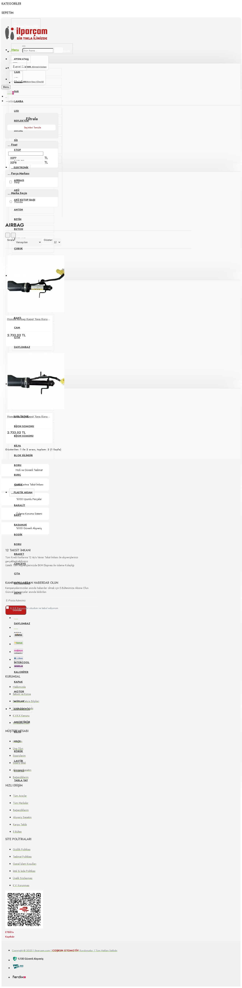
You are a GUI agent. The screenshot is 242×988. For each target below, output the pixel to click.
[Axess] (18, 636)
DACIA (18, 82)
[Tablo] (7, 235)
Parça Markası (19, 173)
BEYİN (17, 219)
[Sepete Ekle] (10, 341)
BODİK (18, 534)
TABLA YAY (21, 780)
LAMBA (18, 101)
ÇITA (17, 573)
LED (16, 111)
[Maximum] (18, 651)
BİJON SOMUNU (23, 436)
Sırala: (11, 240)
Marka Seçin (18, 193)
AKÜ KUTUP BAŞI (24, 200)
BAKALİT (19, 505)
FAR (16, 91)
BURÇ (17, 475)
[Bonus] (18, 643)
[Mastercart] (16, 627)
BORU (17, 465)
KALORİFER (21, 672)
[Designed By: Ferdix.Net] (19, 977)
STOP (17, 150)
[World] (18, 667)
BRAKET (19, 554)
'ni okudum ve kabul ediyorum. (34, 608)
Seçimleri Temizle (32, 127)
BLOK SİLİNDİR (23, 455)
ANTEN (18, 209)
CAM (17, 327)
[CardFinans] (18, 659)
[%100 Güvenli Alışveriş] (28, 959)
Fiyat (13, 145)
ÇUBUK (18, 248)
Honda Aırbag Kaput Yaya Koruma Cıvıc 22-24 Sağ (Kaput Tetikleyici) (29, 319)
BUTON (18, 229)
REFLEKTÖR (21, 121)
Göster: (48, 240)
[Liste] (13, 235)
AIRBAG (11, 101)
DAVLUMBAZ (22, 347)
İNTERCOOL (21, 662)
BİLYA (17, 445)
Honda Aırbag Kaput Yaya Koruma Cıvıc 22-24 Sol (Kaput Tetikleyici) (29, 416)
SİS (16, 140)
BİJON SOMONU (24, 426)
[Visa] (16, 617)
